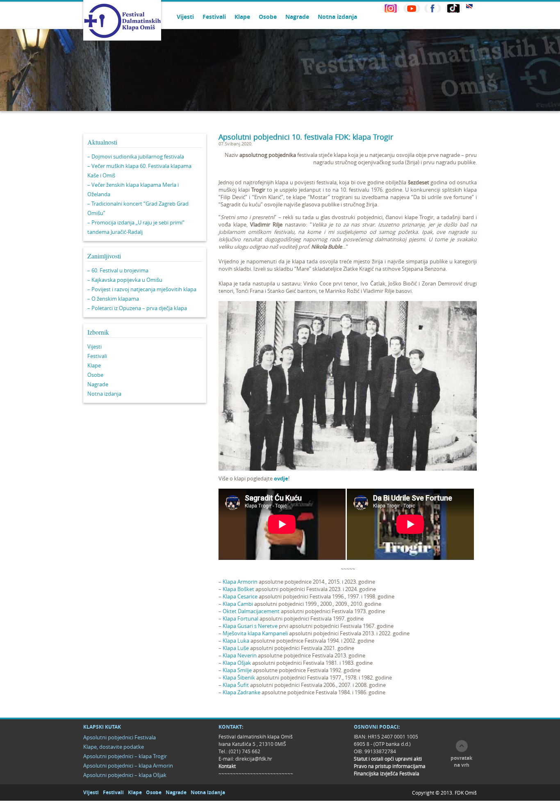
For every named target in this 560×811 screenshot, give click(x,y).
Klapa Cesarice (240, 596)
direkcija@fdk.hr (253, 758)
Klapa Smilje (237, 670)
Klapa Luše (236, 648)
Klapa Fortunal (240, 618)
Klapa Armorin (240, 581)
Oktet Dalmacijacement (251, 611)
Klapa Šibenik (239, 677)
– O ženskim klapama (113, 298)
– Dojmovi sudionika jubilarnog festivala (135, 156)
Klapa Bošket (238, 589)
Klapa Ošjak (237, 662)
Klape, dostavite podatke (113, 746)
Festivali (214, 16)
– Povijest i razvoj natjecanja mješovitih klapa (141, 289)
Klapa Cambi (238, 603)
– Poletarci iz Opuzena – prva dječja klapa (137, 308)
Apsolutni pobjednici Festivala (119, 737)
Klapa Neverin (240, 655)
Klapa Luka (236, 640)
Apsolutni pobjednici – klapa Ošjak (124, 775)
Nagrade (297, 16)
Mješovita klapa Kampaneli (255, 633)
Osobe (268, 16)
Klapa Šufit (236, 685)
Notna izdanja (337, 16)
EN (469, 6)
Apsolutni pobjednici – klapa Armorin (128, 765)
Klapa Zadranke (241, 692)
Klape (242, 16)
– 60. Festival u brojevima (117, 270)
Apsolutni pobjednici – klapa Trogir (125, 756)
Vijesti (185, 16)
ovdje (281, 478)
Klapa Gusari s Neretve (250, 626)
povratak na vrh (461, 761)
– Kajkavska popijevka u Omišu (124, 279)
